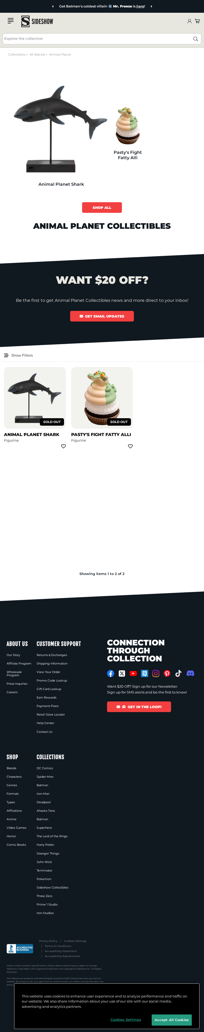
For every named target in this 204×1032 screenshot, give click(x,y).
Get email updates (104, 316)
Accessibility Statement (61, 951)
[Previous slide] (53, 6)
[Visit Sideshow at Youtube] (133, 673)
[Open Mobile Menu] (11, 21)
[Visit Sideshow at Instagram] (155, 673)
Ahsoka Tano (46, 811)
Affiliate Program (19, 663)
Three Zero (44, 896)
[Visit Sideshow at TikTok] (178, 673)
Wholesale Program (14, 673)
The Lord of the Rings (52, 836)
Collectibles (16, 54)
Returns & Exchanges (52, 655)
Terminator (44, 870)
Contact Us (44, 732)
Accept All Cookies (172, 1020)
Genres (12, 785)
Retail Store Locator (51, 714)
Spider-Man (45, 777)
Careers (12, 692)
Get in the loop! (145, 707)
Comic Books (16, 845)
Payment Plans (47, 706)
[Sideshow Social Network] (144, 673)
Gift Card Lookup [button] (49, 689)
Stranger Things (48, 853)
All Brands (37, 54)
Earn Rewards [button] (46, 697)
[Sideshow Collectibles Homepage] (37, 21)
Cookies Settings (75, 941)
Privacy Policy (48, 941)
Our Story (13, 655)
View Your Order (48, 672)
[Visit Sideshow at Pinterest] (167, 673)
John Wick (44, 862)
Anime (11, 819)
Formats (13, 794)
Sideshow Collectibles (52, 887)
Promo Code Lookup (52, 680)
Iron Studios (45, 913)
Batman (42, 785)
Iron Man (43, 794)
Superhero (44, 828)
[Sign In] (189, 21)
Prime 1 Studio (47, 904)
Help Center (45, 723)
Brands (11, 768)
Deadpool (44, 802)
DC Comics (45, 768)
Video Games (16, 828)
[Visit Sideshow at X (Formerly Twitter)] (122, 673)
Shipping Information (52, 663)
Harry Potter (45, 845)
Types (11, 802)
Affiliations (14, 811)
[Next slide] (151, 6)
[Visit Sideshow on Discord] (189, 673)
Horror (11, 836)
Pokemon (44, 879)
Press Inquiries (17, 684)
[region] (107, 1006)
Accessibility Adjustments (62, 956)
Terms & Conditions (58, 946)
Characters (14, 777)
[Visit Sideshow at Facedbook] (110, 673)
